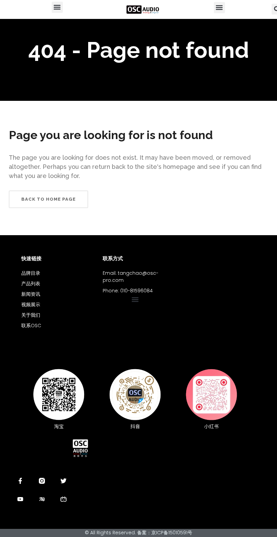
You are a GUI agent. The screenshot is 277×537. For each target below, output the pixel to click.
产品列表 (30, 283)
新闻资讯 (30, 294)
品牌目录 (30, 273)
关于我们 (30, 315)
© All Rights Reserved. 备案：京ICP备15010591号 (138, 532)
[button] (57, 7)
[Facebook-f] (20, 481)
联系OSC (31, 325)
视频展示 (30, 304)
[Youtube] (20, 499)
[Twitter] (63, 481)
